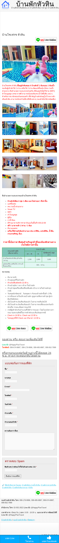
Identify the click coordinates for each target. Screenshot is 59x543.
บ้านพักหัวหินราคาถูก (20, 487)
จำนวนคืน (9, 413)
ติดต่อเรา (31, 520)
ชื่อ (6, 369)
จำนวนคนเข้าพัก (11, 422)
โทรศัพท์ (8, 395)
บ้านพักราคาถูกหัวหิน (48, 485)
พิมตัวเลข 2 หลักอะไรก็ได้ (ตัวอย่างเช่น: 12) (21, 467)
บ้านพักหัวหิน (35, 4)
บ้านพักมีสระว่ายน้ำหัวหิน (31, 485)
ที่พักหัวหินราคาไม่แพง (13, 485)
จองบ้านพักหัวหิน (19, 520)
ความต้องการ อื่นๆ (11, 431)
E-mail (8, 387)
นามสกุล (8, 378)
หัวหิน (30, 487)
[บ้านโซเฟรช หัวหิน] (9, 117)
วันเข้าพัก (8, 404)
